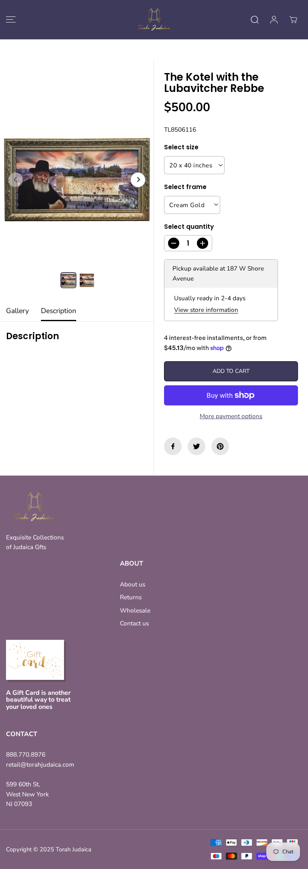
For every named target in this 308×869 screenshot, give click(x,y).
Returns (131, 597)
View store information (206, 309)
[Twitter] (196, 446)
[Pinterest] (220, 446)
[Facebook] (173, 446)
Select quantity (189, 226)
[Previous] (15, 179)
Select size (181, 147)
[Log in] (274, 19)
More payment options (231, 416)
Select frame (185, 187)
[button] (9, 19)
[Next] (138, 179)
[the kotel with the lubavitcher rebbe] (77, 179)
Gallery (17, 310)
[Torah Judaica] (154, 19)
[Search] (254, 19)
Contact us (134, 623)
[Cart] (293, 19)
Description (58, 310)
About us (132, 584)
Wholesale (135, 610)
